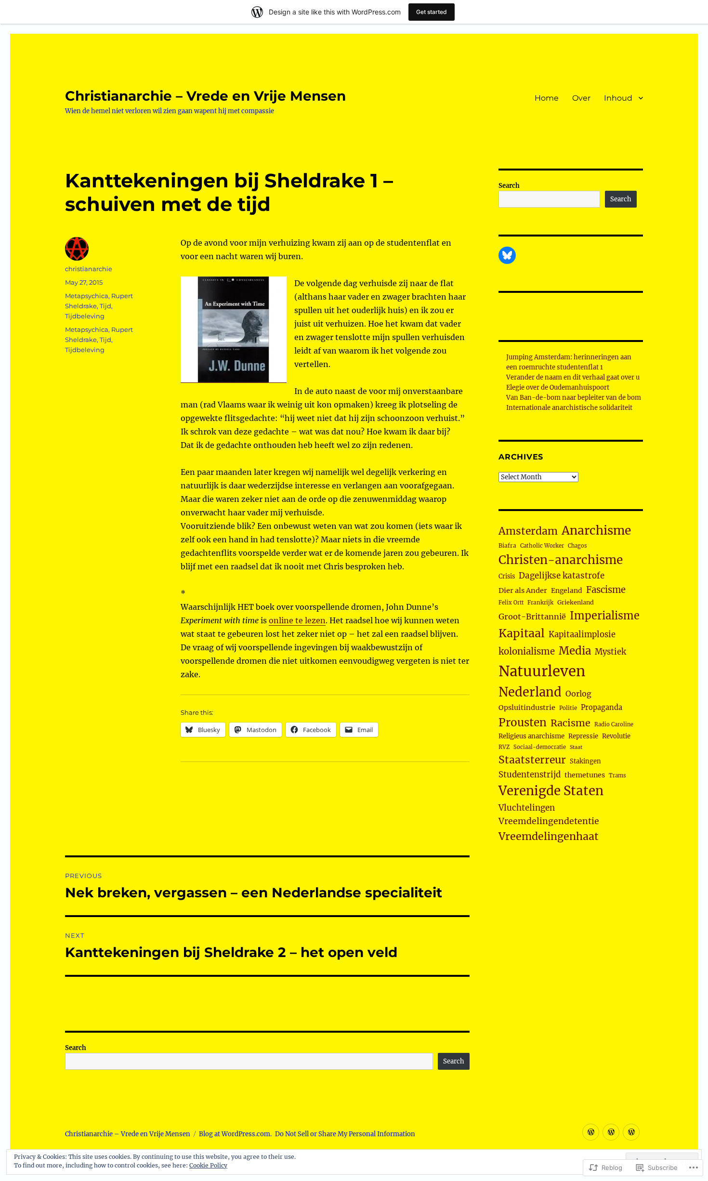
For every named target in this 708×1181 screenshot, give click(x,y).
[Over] (611, 1132)
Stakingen (585, 761)
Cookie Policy (208, 1165)
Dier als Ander (522, 590)
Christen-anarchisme (560, 559)
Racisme (570, 723)
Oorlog (578, 693)
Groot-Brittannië (532, 616)
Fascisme (606, 589)
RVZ (504, 747)
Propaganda (601, 707)
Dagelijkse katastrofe (561, 575)
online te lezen (297, 620)
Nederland (530, 692)
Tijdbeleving (85, 316)
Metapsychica (86, 296)
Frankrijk (540, 602)
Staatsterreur (532, 759)
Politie (568, 708)
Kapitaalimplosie (582, 635)
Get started (431, 11)
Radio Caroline (613, 724)
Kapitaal (521, 633)
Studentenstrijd (529, 775)
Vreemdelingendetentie (548, 821)
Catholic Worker (542, 545)
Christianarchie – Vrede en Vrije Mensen (205, 96)
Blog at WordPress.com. (235, 1134)
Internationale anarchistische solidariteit (569, 408)
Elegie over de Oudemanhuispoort (557, 387)
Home (547, 98)
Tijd (105, 306)
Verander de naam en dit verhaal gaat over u (573, 377)
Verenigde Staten (550, 791)
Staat (576, 747)
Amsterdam (528, 531)
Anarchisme (596, 530)
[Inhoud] (631, 1132)
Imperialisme (605, 615)
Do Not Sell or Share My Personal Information (345, 1134)
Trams (617, 775)
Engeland (566, 590)
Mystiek (610, 652)
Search (75, 1048)
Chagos (577, 545)
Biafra (507, 545)
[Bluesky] (507, 255)
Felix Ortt (511, 602)
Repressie (583, 736)
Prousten (522, 722)
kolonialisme (526, 651)
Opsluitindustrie (526, 707)
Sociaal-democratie (539, 747)
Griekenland (575, 602)
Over (581, 98)
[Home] (590, 1132)
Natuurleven (541, 671)
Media (575, 650)
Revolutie (616, 736)
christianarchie (88, 269)
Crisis (506, 576)
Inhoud (618, 98)
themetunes (584, 775)
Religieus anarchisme (531, 736)
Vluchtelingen (526, 807)
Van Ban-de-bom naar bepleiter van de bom (573, 398)
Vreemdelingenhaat (548, 836)
